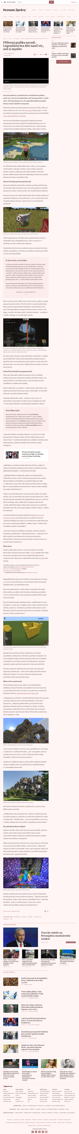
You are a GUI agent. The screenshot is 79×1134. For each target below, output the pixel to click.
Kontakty (34, 1120)
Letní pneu (43, 1113)
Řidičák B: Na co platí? (69, 1097)
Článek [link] (6, 62)
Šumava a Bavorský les (57, 1095)
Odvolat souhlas (32, 1126)
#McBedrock (18, 567)
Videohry (30, 916)
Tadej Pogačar (19, 1097)
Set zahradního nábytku (52, 1109)
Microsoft (24, 916)
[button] (8, 23)
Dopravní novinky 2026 (69, 1095)
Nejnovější (56, 37)
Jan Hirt (17, 1095)
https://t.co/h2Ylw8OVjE (10, 569)
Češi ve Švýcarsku (56, 1097)
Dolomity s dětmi (56, 1101)
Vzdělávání (6, 919)
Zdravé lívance (43, 1095)
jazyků (42, 558)
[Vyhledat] (51, 2)
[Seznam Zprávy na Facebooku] (33, 1132)
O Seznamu (17, 1120)
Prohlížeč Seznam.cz (30, 1123)
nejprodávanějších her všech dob (14, 116)
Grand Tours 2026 (19, 1101)
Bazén (18, 1109)
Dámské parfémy (36, 1113)
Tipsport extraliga (32, 1095)
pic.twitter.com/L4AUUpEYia (12, 571)
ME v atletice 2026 (32, 1097)
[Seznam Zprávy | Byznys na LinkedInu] (46, 1132)
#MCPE (24, 567)
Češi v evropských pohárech (58, 1106)
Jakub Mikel (33, 1038)
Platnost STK (67, 1101)
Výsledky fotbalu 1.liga (33, 1093)
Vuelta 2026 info (19, 1091)
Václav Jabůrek (34, 1024)
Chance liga (30, 1091)
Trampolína (32, 1109)
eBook (37, 54)
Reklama (45, 1120)
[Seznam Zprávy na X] (36, 1132)
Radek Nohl (28, 984)
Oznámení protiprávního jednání (15, 1123)
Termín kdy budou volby (8, 1097)
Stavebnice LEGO (27, 1113)
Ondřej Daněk (34, 998)
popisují (6, 582)
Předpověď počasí (32, 1106)
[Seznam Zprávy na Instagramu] (39, 1132)
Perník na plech (43, 1101)
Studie (33, 553)
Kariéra (23, 1120)
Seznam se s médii (51, 1123)
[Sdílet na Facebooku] (45, 911)
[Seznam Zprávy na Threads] (43, 1132)
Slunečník (38, 1109)
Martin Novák (33, 1011)
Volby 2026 (5, 1091)
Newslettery (69, 1123)
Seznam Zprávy (34, 1051)
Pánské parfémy (71, 1113)
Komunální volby (7, 1101)
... (75, 16)
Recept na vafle (43, 1099)
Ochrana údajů (53, 1120)
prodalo (29, 110)
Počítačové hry (37, 916)
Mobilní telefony (19, 1113)
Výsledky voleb (6, 1095)
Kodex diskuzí (61, 1123)
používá (6, 691)
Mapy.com (25, 1106)
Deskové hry (50, 1113)
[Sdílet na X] (48, 911)
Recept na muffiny (44, 1093)
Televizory (56, 1113)
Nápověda (28, 1120)
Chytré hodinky (62, 1113)
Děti (11, 919)
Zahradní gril (61, 1109)
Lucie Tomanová (8, 53)
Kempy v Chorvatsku (57, 1091)
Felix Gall (18, 1099)
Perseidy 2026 (40, 1106)
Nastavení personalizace (43, 1126)
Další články (63, 61)
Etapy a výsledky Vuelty (21, 1093)
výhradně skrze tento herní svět (27, 693)
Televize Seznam (41, 1123)
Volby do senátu (6, 1099)
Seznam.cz (74, 2)
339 (48, 54)
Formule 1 (30, 1099)
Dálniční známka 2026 (69, 1093)
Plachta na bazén (25, 1109)
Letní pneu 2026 (68, 1091)
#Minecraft (30, 567)
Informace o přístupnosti (64, 1120)
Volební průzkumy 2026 (8, 1093)
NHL (29, 1101)
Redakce (40, 1120)
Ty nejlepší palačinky (45, 1091)
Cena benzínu (48, 1106)
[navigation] (2, 2)
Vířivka (67, 1109)
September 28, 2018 (31, 573)
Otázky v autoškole (68, 1099)
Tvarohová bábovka (44, 1097)
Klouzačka (43, 1109)
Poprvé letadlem (56, 1093)
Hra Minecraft (17, 916)
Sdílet (43, 54)
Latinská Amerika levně (57, 1099)
